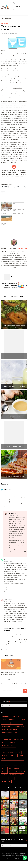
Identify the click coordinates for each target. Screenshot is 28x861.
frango (18, 752)
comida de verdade (7, 745)
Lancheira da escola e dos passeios (12, 762)
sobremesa (13, 775)
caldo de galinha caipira (9, 732)
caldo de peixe (6, 739)
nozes (4, 768)
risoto (16, 771)
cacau (19, 723)
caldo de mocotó (7, 736)
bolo (13, 723)
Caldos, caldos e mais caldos (14, 446)
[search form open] (14, 3)
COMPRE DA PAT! (5, 23)
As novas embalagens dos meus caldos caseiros (6, 210)
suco (11, 778)
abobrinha (5, 716)
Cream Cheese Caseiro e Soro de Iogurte (14, 386)
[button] (5, 795)
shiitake (4, 775)
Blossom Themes (20, 857)
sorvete (4, 778)
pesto (4, 771)
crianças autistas (17, 88)
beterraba (5, 723)
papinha (16, 768)
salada (23, 771)
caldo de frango (19, 726)
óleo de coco (6, 781)
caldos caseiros (19, 739)
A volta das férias (4, 222)
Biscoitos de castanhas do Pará (14, 356)
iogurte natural (22, 112)
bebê (23, 719)
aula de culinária (14, 719)
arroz (4, 719)
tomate (18, 778)
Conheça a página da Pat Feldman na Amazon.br (14, 684)
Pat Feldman (15, 6)
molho (15, 765)
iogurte (21, 75)
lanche (4, 758)
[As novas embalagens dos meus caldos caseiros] (6, 205)
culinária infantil (7, 752)
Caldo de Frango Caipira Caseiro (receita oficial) (14, 326)
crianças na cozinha (8, 749)
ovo (10, 768)
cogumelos (12, 742)
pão (10, 771)
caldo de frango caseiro (12, 73)
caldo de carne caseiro (11, 75)
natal (22, 765)
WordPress (18, 859)
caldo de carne (10, 112)
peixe (23, 768)
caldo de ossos (20, 736)
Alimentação (15, 716)
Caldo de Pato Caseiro (14, 416)
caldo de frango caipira (9, 729)
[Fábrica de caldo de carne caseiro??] (18, 205)
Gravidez (13, 755)
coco (3, 742)
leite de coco (6, 765)
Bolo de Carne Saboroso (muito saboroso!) (14, 476)
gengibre (4, 755)
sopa (21, 775)
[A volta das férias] (6, 218)
